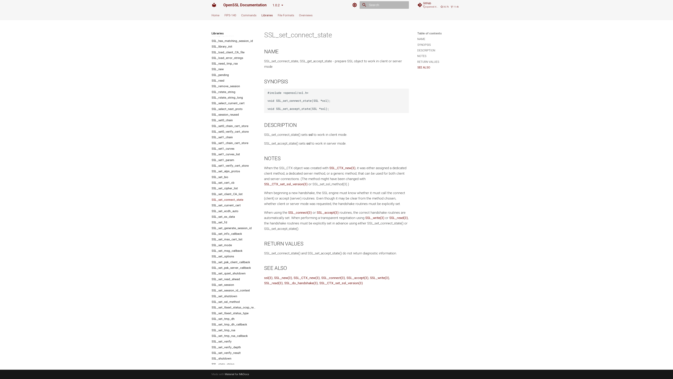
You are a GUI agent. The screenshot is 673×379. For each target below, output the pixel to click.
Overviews (305, 15)
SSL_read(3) (398, 218)
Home (215, 15)
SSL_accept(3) (328, 213)
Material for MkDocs (237, 374)
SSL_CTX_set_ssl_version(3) (286, 184)
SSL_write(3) (374, 218)
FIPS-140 (230, 15)
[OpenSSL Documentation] (214, 5)
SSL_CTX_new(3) (342, 168)
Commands (248, 15)
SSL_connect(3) (300, 213)
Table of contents (429, 33)
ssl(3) (268, 278)
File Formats (286, 15)
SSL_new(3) (283, 278)
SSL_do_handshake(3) (301, 283)
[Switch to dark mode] (354, 5)
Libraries (267, 15)
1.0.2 (276, 5)
